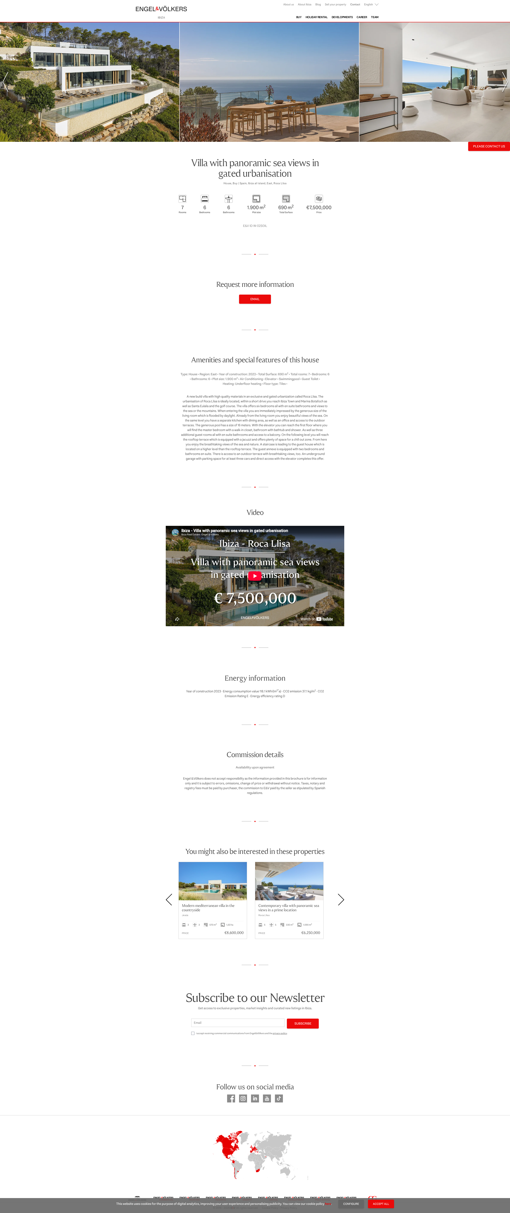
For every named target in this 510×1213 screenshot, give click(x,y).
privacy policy (280, 1033)
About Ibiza (304, 4)
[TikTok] (279, 1098)
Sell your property (335, 4)
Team (375, 17)
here (328, 1204)
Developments (342, 17)
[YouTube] (267, 1098)
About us (288, 4)
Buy (299, 17)
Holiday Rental (317, 17)
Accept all (381, 1204)
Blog (318, 4)
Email (255, 299)
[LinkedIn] (255, 1098)
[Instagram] (243, 1098)
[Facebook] (231, 1098)
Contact (355, 4)
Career (362, 17)
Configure (351, 1204)
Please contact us (489, 146)
